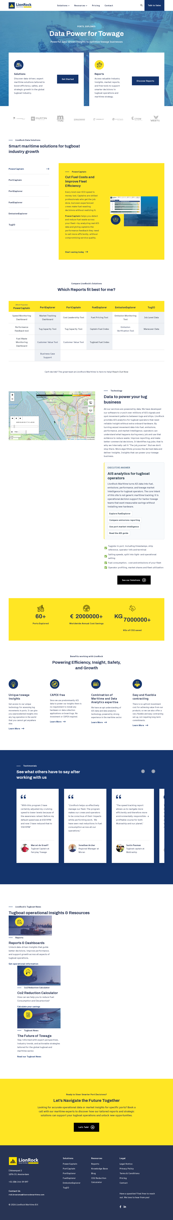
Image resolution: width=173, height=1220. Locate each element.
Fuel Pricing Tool (99, 317)
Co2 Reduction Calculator (37, 993)
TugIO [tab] (12, 224)
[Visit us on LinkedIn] (125, 1206)
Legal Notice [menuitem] (126, 1163)
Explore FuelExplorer (120, 513)
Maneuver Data (151, 328)
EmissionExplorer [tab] (18, 213)
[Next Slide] (153, 771)
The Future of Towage (34, 1036)
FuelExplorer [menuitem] (69, 1178)
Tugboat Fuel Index (99, 342)
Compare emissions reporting (124, 520)
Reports (99, 74)
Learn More (14, 728)
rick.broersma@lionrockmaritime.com (26, 1194)
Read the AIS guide (118, 533)
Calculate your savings (28, 1006)
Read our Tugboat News (29, 1056)
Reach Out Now (120, 371)
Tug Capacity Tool (47, 328)
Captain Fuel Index (99, 328)
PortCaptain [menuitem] (69, 1168)
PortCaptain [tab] (15, 179)
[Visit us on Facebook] (120, 1206)
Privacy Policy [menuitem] (127, 1168)
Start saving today (74, 252)
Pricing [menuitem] (123, 1178)
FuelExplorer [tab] (15, 202)
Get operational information (23, 964)
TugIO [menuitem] (66, 1187)
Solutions (19, 74)
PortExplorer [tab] (16, 191)
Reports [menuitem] (95, 1163)
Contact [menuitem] (124, 1182)
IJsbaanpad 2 (15, 1170)
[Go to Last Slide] (143, 771)
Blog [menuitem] (93, 1173)
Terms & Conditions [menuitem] (129, 1173)
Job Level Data (151, 317)
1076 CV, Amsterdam (19, 1174)
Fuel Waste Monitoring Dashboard (22, 342)
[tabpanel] (111, 211)
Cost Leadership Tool (73, 317)
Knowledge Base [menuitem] (99, 1168)
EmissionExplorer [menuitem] (71, 1182)
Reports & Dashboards (26, 943)
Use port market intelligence (124, 526)
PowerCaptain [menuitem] (70, 1163)
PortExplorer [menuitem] (69, 1173)
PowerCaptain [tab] (16, 168)
